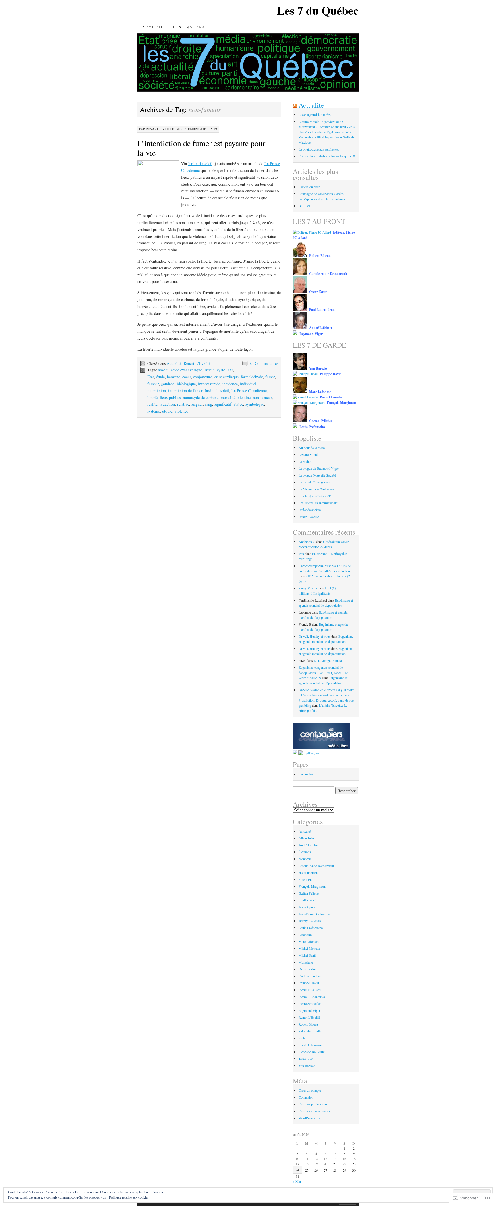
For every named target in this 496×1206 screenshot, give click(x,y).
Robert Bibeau (308, 1024)
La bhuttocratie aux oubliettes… (320, 149)
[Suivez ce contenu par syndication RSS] (295, 105)
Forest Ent (306, 879)
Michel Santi (307, 955)
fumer (270, 376)
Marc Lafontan (309, 941)
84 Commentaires (264, 363)
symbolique (254, 404)
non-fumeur (262, 397)
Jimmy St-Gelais (310, 920)
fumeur (153, 383)
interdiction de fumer (185, 390)
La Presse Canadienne (249, 390)
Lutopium (305, 934)
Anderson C (307, 541)
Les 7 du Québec (318, 10)
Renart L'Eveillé (197, 363)
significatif (223, 404)
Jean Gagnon (307, 907)
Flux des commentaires (314, 1111)
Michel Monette (309, 948)
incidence (230, 383)
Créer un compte (310, 1090)
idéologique (186, 383)
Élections (305, 851)
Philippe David (309, 982)
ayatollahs (225, 370)
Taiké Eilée (306, 1058)
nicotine (244, 397)
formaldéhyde (252, 376)
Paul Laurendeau (310, 976)
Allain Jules (307, 838)
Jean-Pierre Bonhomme (314, 914)
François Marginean (312, 886)
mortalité (228, 397)
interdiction (156, 390)
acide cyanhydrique (186, 370)
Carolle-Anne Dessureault (316, 865)
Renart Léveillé (309, 516)
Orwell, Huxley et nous (314, 636)
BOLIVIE (305, 205)
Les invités (189, 27)
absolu (163, 370)
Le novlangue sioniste (328, 660)
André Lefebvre (309, 845)
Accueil (153, 27)
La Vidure (305, 461)
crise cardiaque (226, 376)
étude (160, 376)
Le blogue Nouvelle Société (317, 475)
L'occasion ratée (309, 186)
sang (208, 404)
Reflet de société (310, 509)
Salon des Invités (310, 1031)
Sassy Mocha (308, 588)
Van (301, 553)
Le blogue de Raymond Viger (319, 468)
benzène (173, 376)
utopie (167, 411)
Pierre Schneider (310, 1003)
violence (181, 411)
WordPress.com (309, 1118)
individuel (248, 383)
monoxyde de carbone (200, 397)
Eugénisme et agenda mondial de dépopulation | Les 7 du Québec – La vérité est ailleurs (323, 672)
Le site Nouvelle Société (315, 496)
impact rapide (209, 383)
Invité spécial (307, 900)
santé (302, 1038)
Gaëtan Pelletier (309, 893)
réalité (152, 404)
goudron (168, 383)
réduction (167, 404)
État (150, 376)
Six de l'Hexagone (311, 1045)
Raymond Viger (309, 1010)
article (209, 370)
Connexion (306, 1097)
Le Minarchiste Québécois (316, 489)
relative (183, 404)
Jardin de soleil (200, 163)
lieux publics (170, 397)
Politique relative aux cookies (129, 1197)
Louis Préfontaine (311, 927)
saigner (197, 404)
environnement (309, 872)
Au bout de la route (312, 447)
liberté (152, 397)
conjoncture (202, 376)
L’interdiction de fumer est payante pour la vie (201, 148)
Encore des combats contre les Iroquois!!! (327, 156)
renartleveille (160, 129)
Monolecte (306, 962)
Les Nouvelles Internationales (319, 502)
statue (238, 404)
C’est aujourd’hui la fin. (315, 114)
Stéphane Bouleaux (312, 1051)
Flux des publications (313, 1104)
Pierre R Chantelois (312, 996)
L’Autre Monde (309, 454)
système (153, 411)
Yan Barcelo (307, 1065)
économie (305, 858)
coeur (186, 376)
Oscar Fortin (307, 969)
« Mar (297, 1181)
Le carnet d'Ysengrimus (315, 482)
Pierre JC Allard (310, 989)
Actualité (174, 363)
